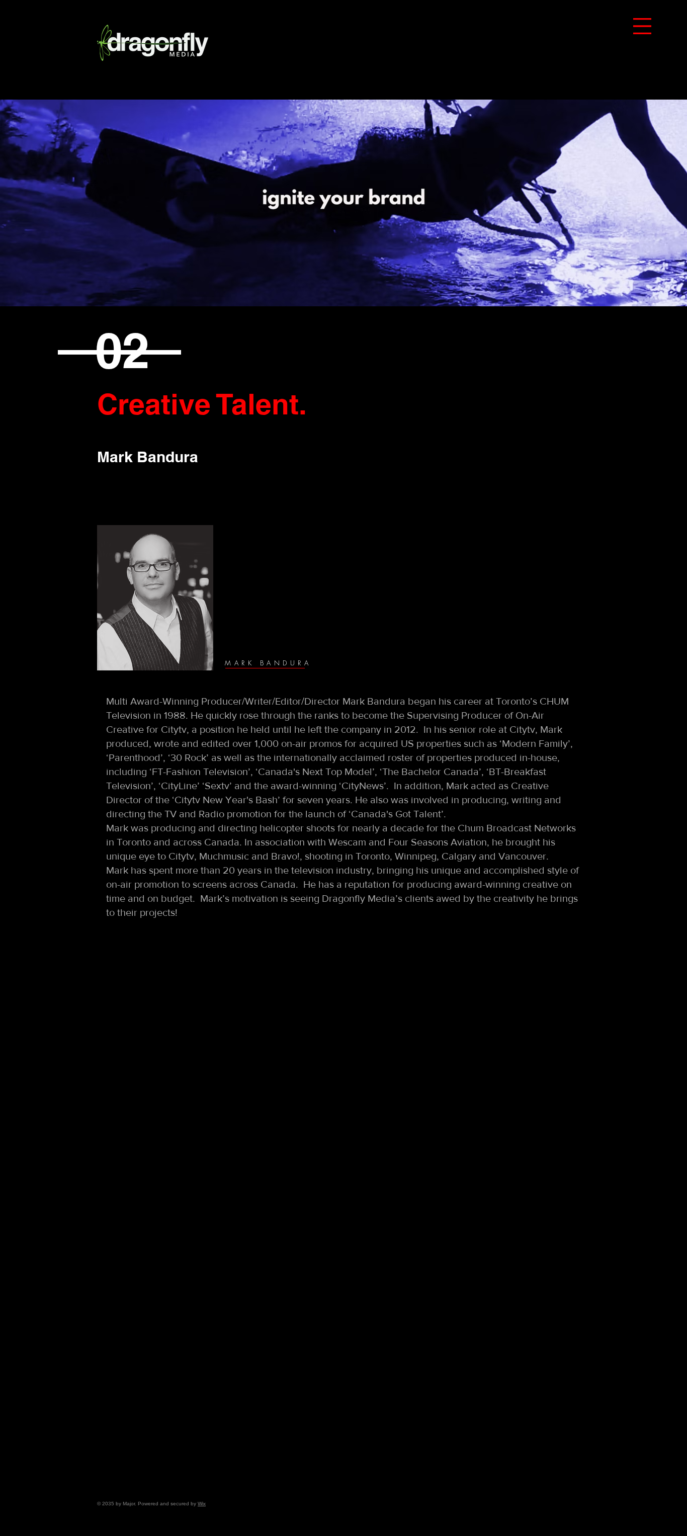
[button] (642, 26)
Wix (202, 1503)
